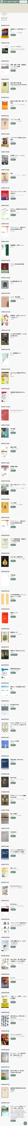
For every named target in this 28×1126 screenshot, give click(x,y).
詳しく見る (23, 1)
